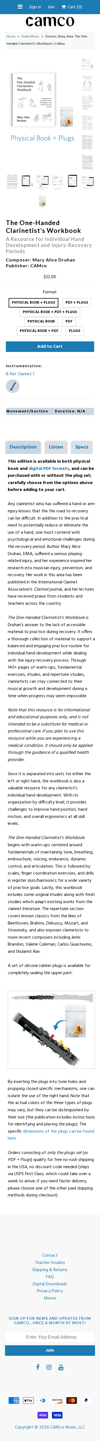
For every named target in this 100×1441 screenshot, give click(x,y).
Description (23, 447)
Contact (50, 1255)
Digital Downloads (50, 1284)
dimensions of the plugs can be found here (51, 1135)
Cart (74, 7)
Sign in (35, 7)
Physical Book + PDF (39, 331)
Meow (50, 1298)
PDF (69, 321)
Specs (81, 447)
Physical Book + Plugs (33, 303)
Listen (56, 447)
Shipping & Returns (50, 1270)
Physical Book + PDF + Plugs (50, 312)
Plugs (74, 331)
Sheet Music (30, 36)
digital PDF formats (49, 468)
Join (51, 7)
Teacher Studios (50, 1262)
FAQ (50, 1277)
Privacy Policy (50, 1291)
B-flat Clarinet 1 (20, 374)
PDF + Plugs (77, 303)
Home (10, 36)
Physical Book (41, 321)
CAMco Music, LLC (67, 1427)
